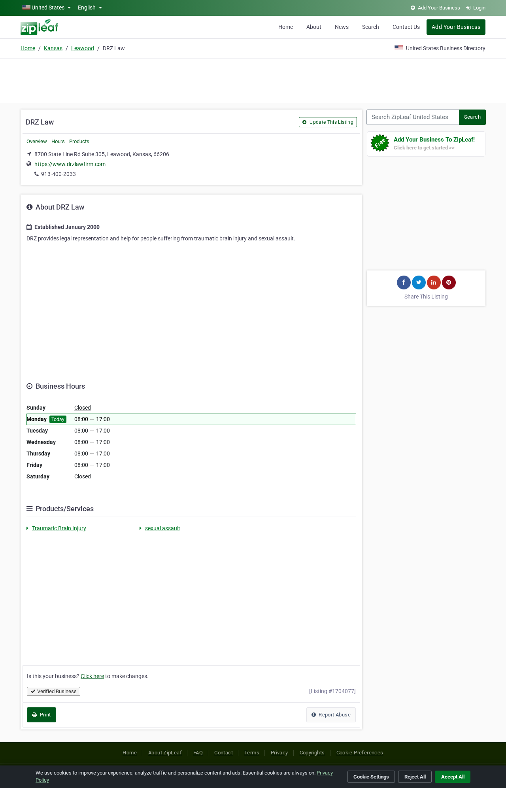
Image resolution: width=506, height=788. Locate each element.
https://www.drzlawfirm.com (70, 164)
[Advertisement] (253, 80)
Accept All (452, 777)
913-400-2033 (58, 174)
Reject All (415, 777)
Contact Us (406, 27)
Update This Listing (330, 122)
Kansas (53, 48)
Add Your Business (456, 27)
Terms (251, 753)
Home (285, 27)
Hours (58, 141)
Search (370, 27)
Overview (36, 141)
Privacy (279, 753)
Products (79, 141)
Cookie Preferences (359, 753)
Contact (223, 753)
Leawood (82, 48)
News (342, 27)
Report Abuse (334, 715)
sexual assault (162, 528)
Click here (92, 676)
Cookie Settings (371, 777)
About (313, 27)
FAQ (198, 753)
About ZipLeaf (165, 753)
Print (44, 715)
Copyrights (312, 753)
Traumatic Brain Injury (59, 528)
